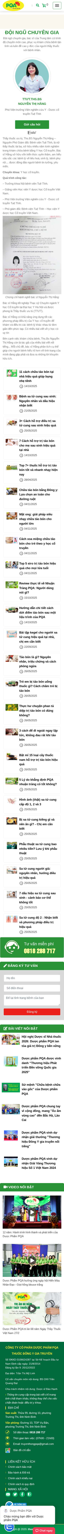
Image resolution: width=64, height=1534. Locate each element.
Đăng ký (32, 1011)
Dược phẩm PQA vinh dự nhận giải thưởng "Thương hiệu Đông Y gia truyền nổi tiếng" (41, 1139)
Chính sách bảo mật (19, 1466)
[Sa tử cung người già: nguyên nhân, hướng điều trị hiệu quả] (12, 870)
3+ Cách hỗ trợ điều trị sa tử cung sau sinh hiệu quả (37, 423)
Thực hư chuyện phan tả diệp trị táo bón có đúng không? (36, 710)
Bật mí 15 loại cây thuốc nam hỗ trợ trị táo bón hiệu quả (38, 759)
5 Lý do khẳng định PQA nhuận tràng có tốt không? (38, 782)
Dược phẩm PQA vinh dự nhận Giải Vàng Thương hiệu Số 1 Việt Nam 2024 (39, 1163)
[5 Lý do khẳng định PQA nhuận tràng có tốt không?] (12, 781)
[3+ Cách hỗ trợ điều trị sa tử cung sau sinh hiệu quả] (12, 422)
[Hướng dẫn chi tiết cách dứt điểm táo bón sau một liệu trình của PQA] (12, 609)
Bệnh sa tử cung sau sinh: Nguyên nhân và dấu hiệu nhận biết (37, 401)
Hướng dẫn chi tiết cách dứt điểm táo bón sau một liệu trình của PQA (37, 612)
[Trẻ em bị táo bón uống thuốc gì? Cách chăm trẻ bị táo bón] (12, 683)
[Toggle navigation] (57, 5)
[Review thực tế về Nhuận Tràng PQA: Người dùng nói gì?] (12, 584)
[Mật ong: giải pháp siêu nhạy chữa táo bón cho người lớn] (12, 515)
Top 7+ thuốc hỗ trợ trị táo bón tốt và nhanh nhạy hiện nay (38, 470)
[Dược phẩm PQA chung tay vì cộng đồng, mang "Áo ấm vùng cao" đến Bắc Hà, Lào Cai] (11, 1109)
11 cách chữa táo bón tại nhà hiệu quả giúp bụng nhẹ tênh (36, 376)
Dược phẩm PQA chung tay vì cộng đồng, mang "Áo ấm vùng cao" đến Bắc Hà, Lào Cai (41, 1113)
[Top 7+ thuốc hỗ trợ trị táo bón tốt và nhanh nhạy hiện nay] (12, 466)
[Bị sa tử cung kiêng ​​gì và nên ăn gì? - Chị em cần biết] (12, 820)
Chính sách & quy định (21, 1484)
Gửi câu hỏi (32, 124)
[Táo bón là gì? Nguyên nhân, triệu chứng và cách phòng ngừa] (12, 658)
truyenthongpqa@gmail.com (37, 1443)
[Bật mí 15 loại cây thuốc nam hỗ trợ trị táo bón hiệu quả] (12, 756)
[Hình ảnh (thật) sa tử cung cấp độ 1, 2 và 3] (12, 801)
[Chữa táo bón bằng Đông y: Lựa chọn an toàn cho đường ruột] (12, 491)
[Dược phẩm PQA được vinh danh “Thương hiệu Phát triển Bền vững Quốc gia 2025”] (11, 1061)
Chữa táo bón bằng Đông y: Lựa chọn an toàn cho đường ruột (38, 494)
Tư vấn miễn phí (39, 944)
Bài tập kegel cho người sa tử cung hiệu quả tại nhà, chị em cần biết (38, 637)
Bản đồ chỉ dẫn (22, 1450)
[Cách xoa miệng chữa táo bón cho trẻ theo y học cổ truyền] (12, 540)
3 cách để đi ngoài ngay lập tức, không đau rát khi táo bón (38, 735)
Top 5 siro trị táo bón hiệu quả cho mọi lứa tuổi (37, 566)
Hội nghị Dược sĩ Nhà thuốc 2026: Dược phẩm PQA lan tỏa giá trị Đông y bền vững (41, 1041)
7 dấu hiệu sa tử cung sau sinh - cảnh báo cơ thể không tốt (37, 898)
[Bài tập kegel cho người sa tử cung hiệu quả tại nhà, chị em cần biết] (12, 633)
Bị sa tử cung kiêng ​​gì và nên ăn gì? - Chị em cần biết (36, 824)
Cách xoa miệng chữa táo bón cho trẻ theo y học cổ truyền (37, 543)
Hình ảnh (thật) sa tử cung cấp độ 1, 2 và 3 (37, 802)
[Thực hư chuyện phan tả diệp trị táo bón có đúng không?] (12, 707)
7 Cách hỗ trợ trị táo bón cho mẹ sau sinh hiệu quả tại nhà (37, 445)
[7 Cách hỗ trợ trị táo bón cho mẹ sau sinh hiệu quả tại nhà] (12, 442)
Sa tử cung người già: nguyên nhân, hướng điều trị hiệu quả (37, 873)
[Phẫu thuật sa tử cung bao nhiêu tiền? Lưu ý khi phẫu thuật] (12, 845)
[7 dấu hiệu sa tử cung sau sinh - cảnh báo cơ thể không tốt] (12, 894)
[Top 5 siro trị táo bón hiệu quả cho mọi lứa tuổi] (12, 564)
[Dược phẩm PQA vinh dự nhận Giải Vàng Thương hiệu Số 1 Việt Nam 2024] (11, 1162)
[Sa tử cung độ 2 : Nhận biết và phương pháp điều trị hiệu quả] (12, 919)
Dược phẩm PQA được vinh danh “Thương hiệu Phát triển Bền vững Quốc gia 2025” (41, 1065)
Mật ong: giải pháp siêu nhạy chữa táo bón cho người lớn (35, 519)
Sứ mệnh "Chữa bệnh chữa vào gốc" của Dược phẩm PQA (41, 1089)
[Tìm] (37, 5)
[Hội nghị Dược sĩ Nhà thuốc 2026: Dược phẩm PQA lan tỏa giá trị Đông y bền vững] (11, 1039)
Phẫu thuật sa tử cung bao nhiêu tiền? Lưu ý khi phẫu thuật (38, 848)
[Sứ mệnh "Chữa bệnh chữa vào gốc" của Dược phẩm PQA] (11, 1088)
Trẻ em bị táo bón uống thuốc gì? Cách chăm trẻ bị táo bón (38, 686)
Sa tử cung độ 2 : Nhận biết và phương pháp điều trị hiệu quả (38, 922)
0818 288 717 (39, 950)
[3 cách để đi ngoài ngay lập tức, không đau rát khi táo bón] (12, 732)
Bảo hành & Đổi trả (19, 1472)
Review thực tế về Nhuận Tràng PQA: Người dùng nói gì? (36, 588)
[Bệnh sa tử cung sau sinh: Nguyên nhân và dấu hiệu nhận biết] (12, 397)
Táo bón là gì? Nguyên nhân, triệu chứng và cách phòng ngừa (37, 661)
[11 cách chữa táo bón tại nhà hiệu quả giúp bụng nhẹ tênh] (12, 373)
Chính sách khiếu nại (20, 1478)
